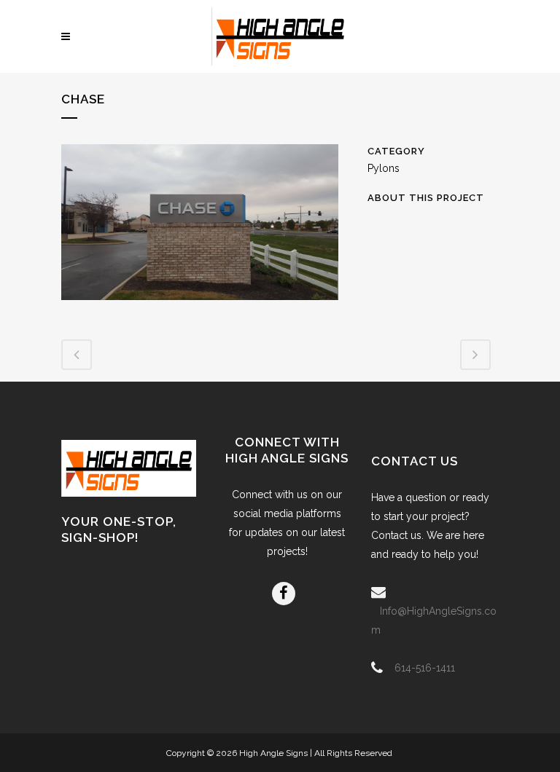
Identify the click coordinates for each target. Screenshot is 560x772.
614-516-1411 (424, 668)
